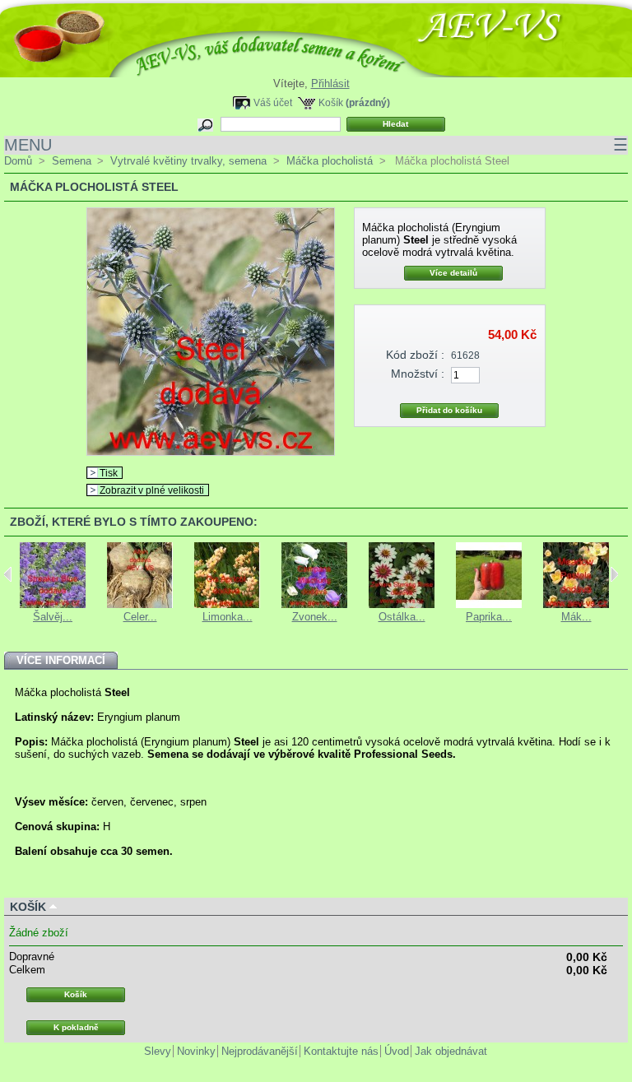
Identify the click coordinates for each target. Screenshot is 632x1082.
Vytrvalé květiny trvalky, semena (188, 161)
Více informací (60, 660)
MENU (316, 145)
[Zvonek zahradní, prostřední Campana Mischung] (314, 604)
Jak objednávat (451, 1051)
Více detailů (453, 272)
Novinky (196, 1051)
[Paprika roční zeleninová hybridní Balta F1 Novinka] (489, 604)
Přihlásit (330, 83)
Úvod (396, 1051)
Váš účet (272, 102)
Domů (18, 161)
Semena (71, 161)
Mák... (576, 617)
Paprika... (489, 617)
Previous (8, 574)
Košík (330, 102)
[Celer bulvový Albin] (140, 604)
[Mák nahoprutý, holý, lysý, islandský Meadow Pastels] (576, 604)
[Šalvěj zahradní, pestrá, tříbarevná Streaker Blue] (53, 604)
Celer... (140, 617)
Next (614, 574)
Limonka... (227, 617)
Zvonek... (314, 617)
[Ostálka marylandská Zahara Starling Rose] (401, 604)
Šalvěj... (52, 617)
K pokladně (76, 1027)
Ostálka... (402, 617)
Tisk (109, 472)
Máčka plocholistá (329, 161)
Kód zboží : (415, 354)
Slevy (157, 1051)
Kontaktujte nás (341, 1051)
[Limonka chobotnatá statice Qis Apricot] (227, 604)
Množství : (417, 373)
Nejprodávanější (259, 1051)
